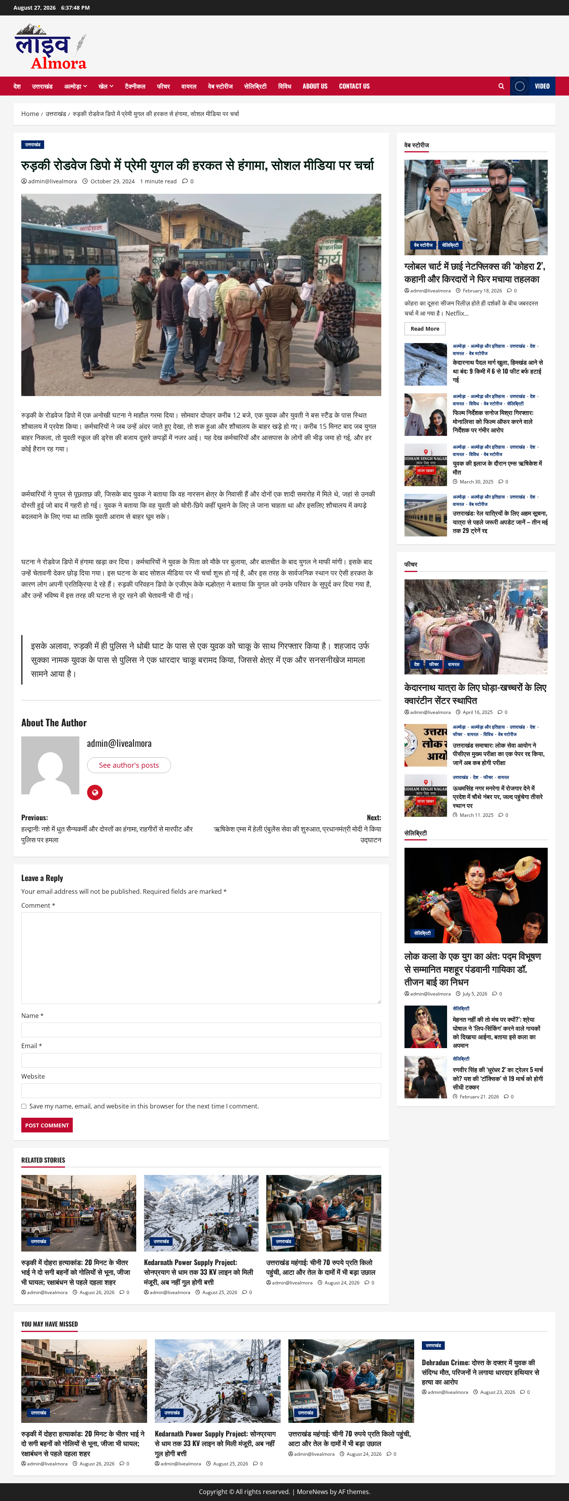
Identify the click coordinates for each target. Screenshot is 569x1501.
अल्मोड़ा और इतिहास (488, 346)
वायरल (189, 86)
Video (542, 86)
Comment (38, 905)
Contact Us (354, 86)
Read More (428, 329)
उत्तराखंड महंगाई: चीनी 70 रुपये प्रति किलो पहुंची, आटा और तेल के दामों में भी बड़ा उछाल (320, 1267)
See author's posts (129, 765)
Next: (297, 828)
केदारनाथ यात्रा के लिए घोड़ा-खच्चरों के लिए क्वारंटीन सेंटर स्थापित (475, 693)
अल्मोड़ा (72, 86)
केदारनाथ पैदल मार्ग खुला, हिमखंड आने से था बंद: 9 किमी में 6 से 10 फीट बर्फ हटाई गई (425, 364)
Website (33, 1076)
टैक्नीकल (135, 86)
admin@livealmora (52, 181)
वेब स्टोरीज (220, 86)
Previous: (107, 828)
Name (32, 1015)
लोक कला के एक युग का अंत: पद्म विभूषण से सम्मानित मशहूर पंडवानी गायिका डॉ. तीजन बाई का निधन (472, 968)
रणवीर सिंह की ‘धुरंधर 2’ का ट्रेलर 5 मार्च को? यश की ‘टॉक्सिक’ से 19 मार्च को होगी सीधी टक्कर (425, 1077)
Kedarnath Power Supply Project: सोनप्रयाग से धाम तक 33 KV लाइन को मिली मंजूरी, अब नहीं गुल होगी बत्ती (198, 1271)
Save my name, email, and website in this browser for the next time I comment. (144, 1106)
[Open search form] (501, 86)
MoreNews (312, 1491)
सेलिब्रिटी (255, 86)
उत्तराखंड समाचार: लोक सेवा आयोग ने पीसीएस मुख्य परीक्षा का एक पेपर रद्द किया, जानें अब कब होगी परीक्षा (425, 745)
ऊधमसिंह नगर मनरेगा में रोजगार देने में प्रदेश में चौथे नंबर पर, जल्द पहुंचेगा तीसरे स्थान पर (425, 795)
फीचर (163, 86)
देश (17, 86)
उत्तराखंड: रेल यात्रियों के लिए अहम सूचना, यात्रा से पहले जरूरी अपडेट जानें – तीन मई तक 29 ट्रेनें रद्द (425, 515)
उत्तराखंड (42, 86)
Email (31, 1046)
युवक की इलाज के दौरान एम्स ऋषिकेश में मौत (425, 465)
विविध (284, 86)
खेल (103, 86)
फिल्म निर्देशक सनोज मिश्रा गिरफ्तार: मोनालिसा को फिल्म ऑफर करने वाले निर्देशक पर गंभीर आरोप (425, 414)
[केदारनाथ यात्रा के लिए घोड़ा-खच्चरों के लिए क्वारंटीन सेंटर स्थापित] (476, 627)
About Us (315, 86)
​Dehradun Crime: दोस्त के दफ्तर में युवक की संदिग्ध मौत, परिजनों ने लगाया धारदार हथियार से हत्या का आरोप (480, 1372)
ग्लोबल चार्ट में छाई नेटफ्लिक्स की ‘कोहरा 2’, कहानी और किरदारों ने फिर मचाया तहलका (474, 271)
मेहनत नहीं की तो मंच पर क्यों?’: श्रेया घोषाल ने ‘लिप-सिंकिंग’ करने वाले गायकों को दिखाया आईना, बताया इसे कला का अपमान (425, 1027)
